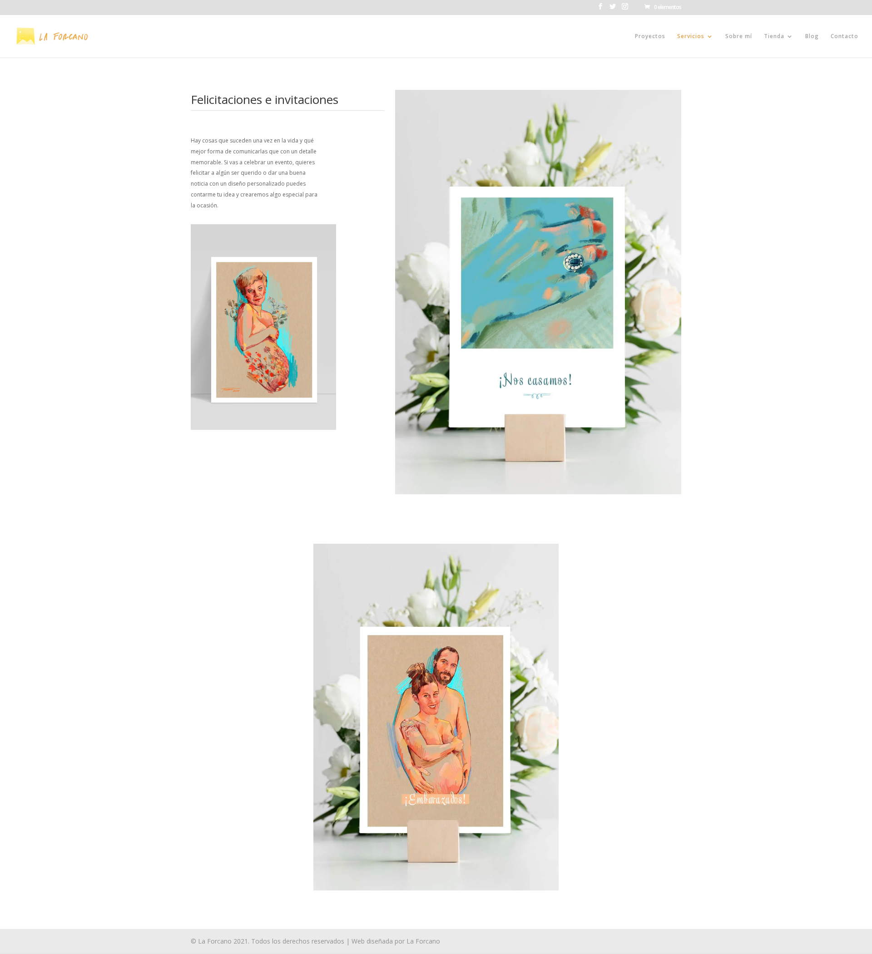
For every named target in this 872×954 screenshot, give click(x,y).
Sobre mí (738, 36)
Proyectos (650, 36)
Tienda (774, 36)
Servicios (690, 36)
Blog (812, 36)
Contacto (844, 36)
